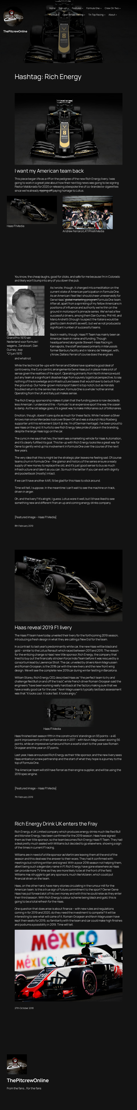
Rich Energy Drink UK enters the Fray (56, 823)
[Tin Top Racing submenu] (104, 14)
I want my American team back (49, 171)
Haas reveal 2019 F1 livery (43, 627)
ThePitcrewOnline (15, 31)
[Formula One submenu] (101, 8)
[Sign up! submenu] (68, 8)
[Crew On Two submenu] (120, 8)
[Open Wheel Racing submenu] (84, 14)
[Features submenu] (82, 8)
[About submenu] (116, 14)
